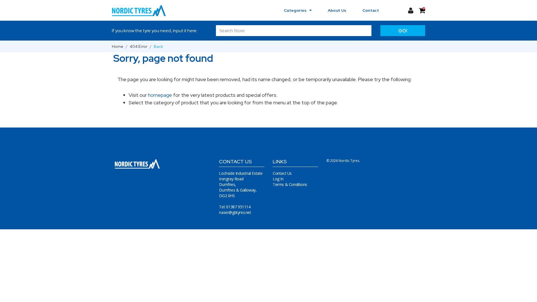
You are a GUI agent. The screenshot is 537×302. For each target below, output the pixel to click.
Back (158, 46)
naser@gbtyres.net (235, 212)
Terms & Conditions (290, 184)
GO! (402, 31)
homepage (160, 95)
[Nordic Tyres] (142, 10)
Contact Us (282, 173)
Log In (278, 178)
